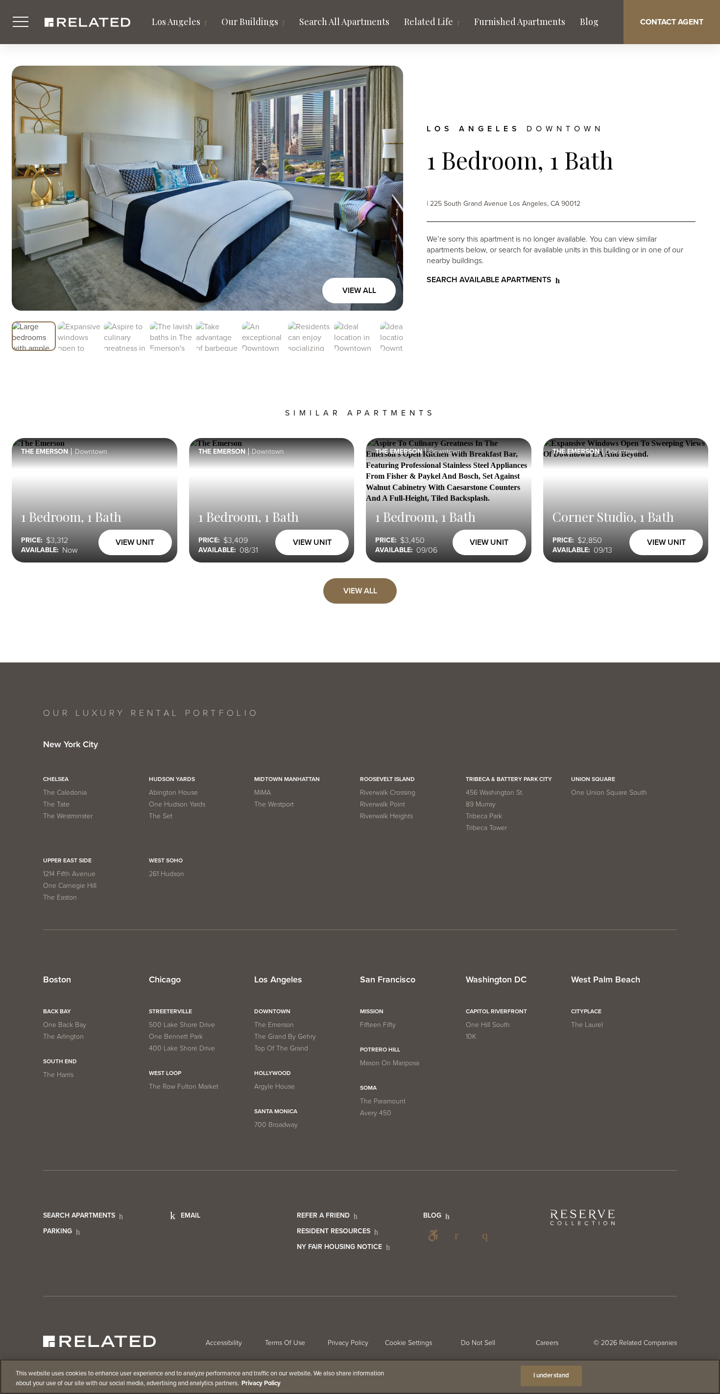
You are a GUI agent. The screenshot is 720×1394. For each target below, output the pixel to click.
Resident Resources (333, 1231)
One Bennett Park (176, 1036)
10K (471, 1036)
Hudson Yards (172, 779)
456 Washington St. (495, 792)
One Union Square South (609, 792)
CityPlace (586, 1011)
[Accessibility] (433, 1235)
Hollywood (272, 1073)
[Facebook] (460, 1235)
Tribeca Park (484, 816)
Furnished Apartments (519, 21)
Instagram (488, 1235)
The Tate (56, 804)
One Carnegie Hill (69, 885)
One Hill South (488, 1025)
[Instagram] (488, 1235)
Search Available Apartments (489, 280)
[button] (34, 336)
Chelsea (56, 779)
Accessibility (433, 1235)
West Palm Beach (605, 980)
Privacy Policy (348, 1343)
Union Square (593, 779)
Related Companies (648, 1343)
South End (60, 1061)
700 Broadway (276, 1125)
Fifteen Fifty (378, 1025)
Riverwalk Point (382, 804)
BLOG (432, 1215)
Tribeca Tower (486, 828)
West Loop (165, 1073)
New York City (70, 745)
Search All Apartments (344, 21)
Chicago (165, 980)
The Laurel (587, 1025)
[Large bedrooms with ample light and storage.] (207, 188)
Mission (372, 1011)
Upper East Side (67, 860)
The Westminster (68, 816)
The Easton (60, 897)
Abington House (173, 792)
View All (359, 290)
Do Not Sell (478, 1343)
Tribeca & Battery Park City (509, 779)
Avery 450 (375, 1113)
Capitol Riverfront (496, 1011)
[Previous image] (29, 188)
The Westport (274, 804)
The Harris (58, 1075)
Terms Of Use (285, 1343)
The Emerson (274, 1025)
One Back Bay (64, 1025)
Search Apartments (79, 1215)
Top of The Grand (281, 1048)
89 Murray (481, 804)
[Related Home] (87, 22)
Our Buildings (249, 21)
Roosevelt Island (387, 779)
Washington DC (496, 980)
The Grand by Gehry (285, 1036)
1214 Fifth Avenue (69, 874)
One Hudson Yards (177, 804)
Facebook (460, 1235)
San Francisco (387, 980)
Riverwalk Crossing (387, 792)
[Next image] (385, 188)
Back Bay (57, 1011)
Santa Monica (275, 1111)
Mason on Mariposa (389, 1063)
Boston (57, 980)
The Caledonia (65, 792)
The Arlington (63, 1036)
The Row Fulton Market (183, 1086)
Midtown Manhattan (287, 779)
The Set (160, 816)
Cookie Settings (408, 1343)
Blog (589, 21)
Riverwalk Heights (386, 816)
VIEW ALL (360, 591)
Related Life (428, 21)
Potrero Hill (380, 1049)
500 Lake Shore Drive (182, 1025)
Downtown (272, 1011)
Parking (57, 1231)
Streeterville (170, 1011)
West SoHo (166, 860)
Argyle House (274, 1086)
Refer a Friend (323, 1215)
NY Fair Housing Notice (339, 1247)
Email (190, 1215)
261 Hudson (166, 874)
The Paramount (383, 1101)
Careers (547, 1343)
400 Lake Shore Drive (182, 1048)
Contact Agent (671, 22)
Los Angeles (176, 21)
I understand (551, 1375)
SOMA (368, 1087)
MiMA (262, 792)
